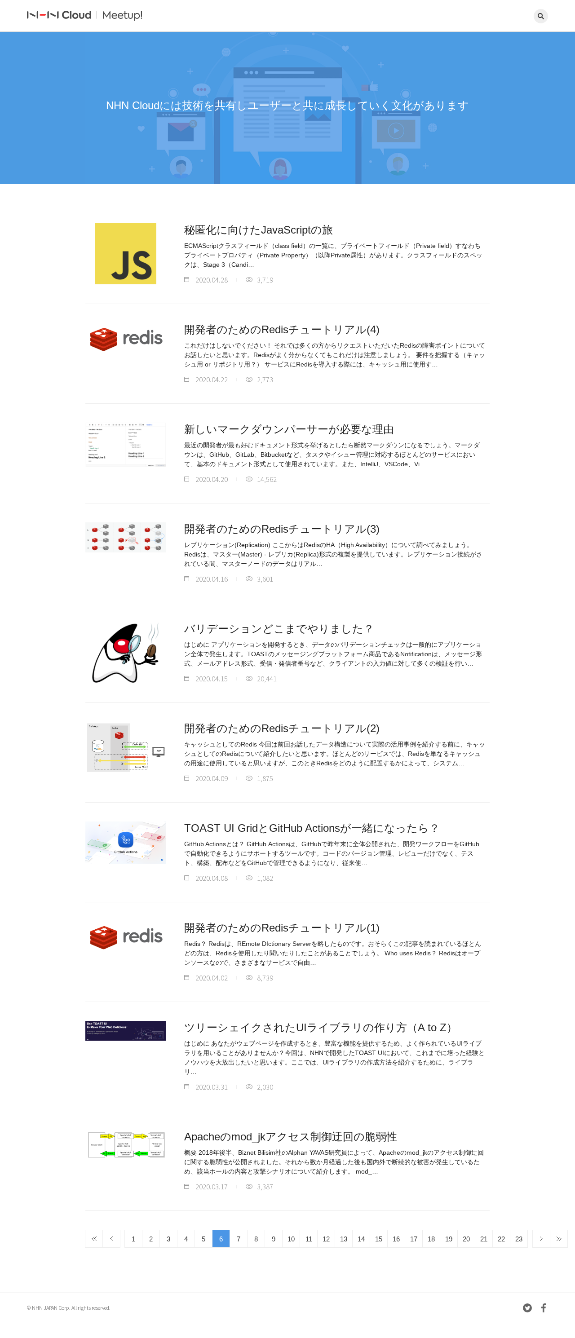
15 (378, 1239)
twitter (527, 1307)
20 (466, 1239)
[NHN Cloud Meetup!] (129, 16)
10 (291, 1239)
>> (559, 1239)
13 (343, 1239)
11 (308, 1239)
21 (483, 1239)
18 (431, 1239)
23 (518, 1239)
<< (94, 1239)
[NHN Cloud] (60, 16)
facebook (543, 1307)
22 (501, 1239)
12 (326, 1239)
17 (413, 1239)
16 (396, 1239)
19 (448, 1239)
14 (361, 1239)
